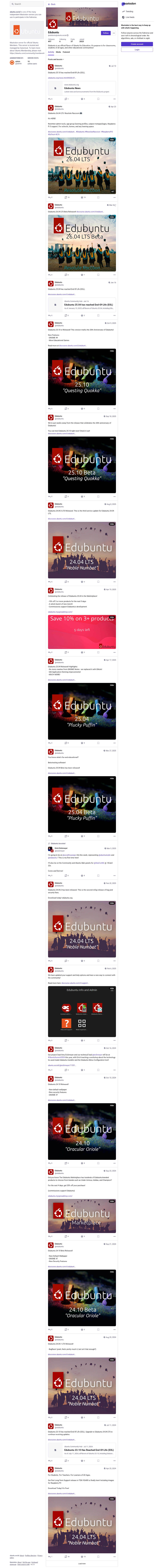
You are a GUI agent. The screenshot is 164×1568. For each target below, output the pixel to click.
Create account (137, 44)
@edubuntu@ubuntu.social (57, 35)
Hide (112, 140)
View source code (23, 1564)
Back (53, 4)
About (22, 1555)
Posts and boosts (55, 59)
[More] (114, 99)
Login (137, 50)
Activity (51, 52)
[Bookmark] (98, 99)
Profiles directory (30, 1555)
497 (49, 41)
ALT (113, 191)
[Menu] (114, 33)
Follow (106, 33)
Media (58, 52)
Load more (82, 1564)
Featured (66, 52)
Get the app (26, 1562)
